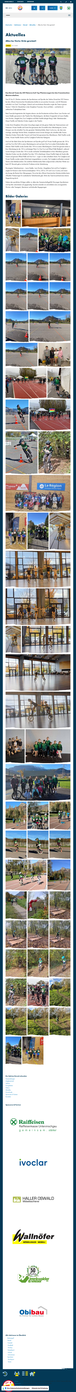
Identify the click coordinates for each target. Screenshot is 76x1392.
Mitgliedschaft (10, 1081)
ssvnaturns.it (9, 1)
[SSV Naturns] (20, 8)
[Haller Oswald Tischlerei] (33, 1199)
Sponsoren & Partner (12, 1094)
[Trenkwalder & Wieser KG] (33, 1274)
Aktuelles (8, 1090)
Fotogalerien (9, 1085)
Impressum (30, 1)
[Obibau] (33, 1311)
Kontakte (20, 1)
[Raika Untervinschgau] (33, 1125)
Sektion (8, 1083)
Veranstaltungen (10, 1079)
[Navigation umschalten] (9, 8)
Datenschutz (18, 1386)
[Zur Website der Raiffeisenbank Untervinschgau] (68, 8)
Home (16, 1381)
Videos (8, 1088)
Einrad (8, 15)
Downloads (9, 1092)
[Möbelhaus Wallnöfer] (33, 1237)
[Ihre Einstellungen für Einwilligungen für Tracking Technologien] (3, 1389)
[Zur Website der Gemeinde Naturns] (61, 8)
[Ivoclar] (33, 1162)
